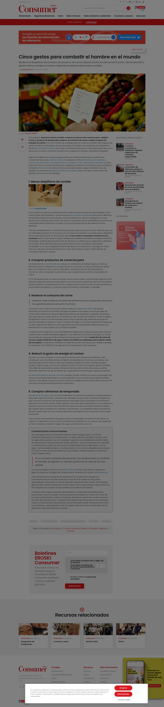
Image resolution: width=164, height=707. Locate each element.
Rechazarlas (123, 694)
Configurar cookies (124, 699)
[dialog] (86, 693)
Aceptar (123, 688)
